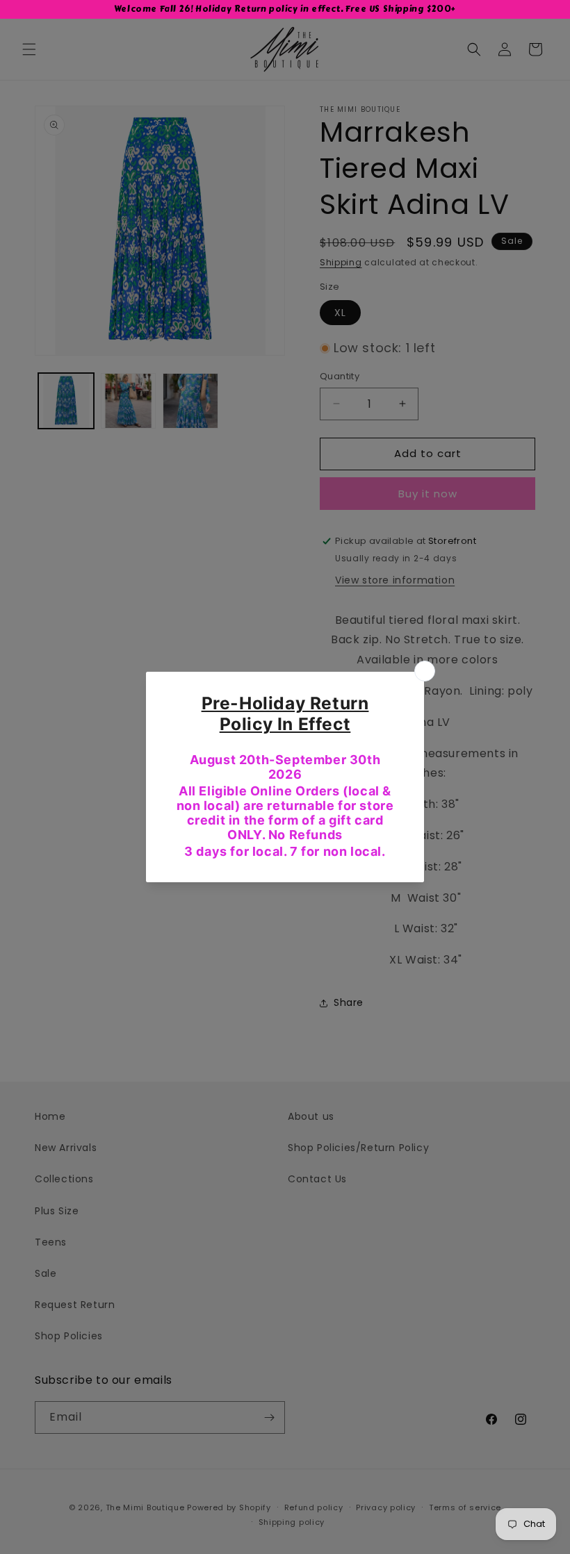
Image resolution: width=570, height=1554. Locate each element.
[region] (285, 9)
